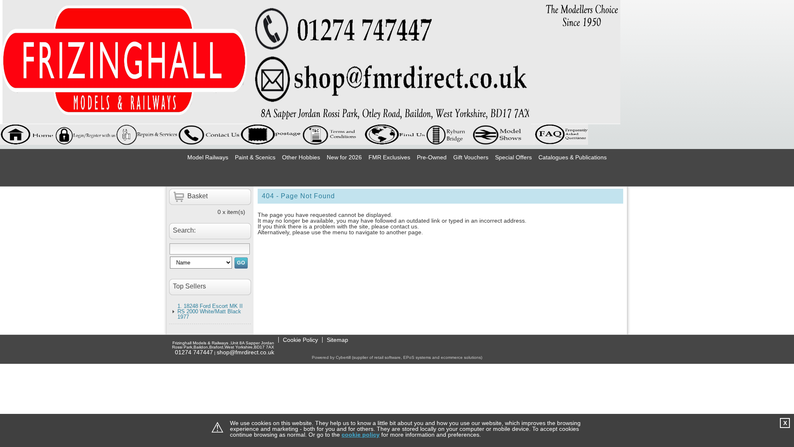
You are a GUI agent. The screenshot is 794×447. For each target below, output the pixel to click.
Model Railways (207, 157)
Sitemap (337, 339)
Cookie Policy (300, 339)
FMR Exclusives (389, 157)
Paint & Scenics (255, 157)
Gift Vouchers (470, 157)
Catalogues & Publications (572, 157)
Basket (197, 195)
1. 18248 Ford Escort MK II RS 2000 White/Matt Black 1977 (210, 311)
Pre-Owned (432, 157)
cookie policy (361, 434)
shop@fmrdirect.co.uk (245, 352)
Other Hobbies (301, 157)
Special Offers (513, 157)
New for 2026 (344, 157)
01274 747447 (194, 352)
